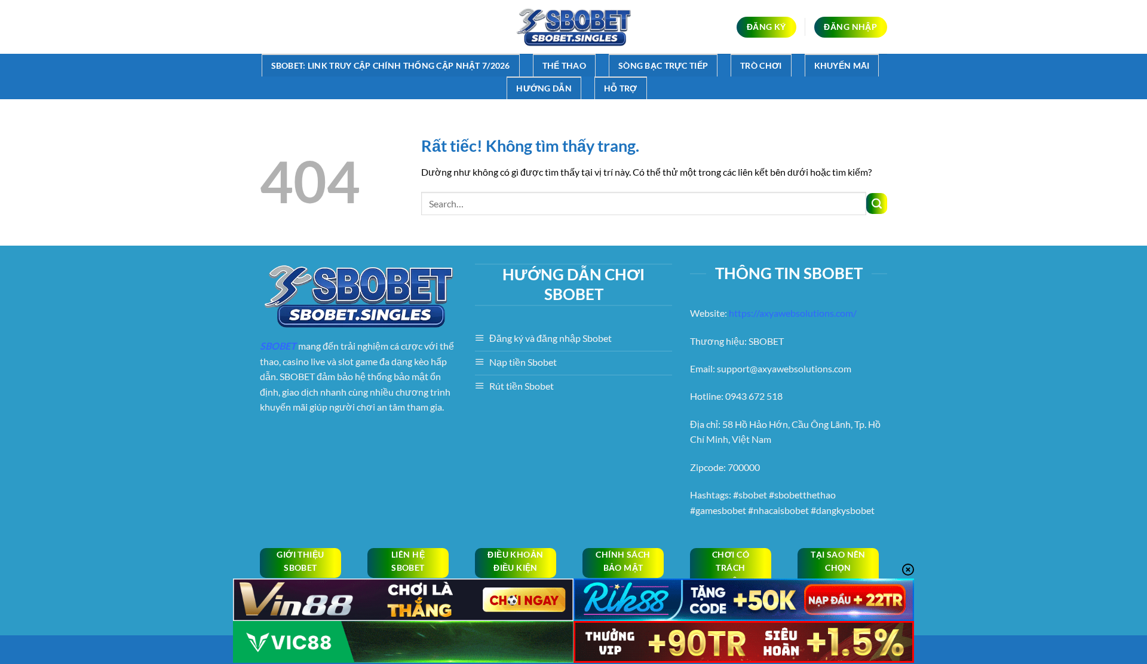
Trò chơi (760, 65)
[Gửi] (876, 203)
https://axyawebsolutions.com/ (793, 313)
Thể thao (564, 65)
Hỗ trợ (620, 88)
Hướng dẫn (544, 88)
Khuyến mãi (842, 65)
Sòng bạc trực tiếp (663, 65)
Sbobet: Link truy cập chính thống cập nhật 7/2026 (390, 65)
